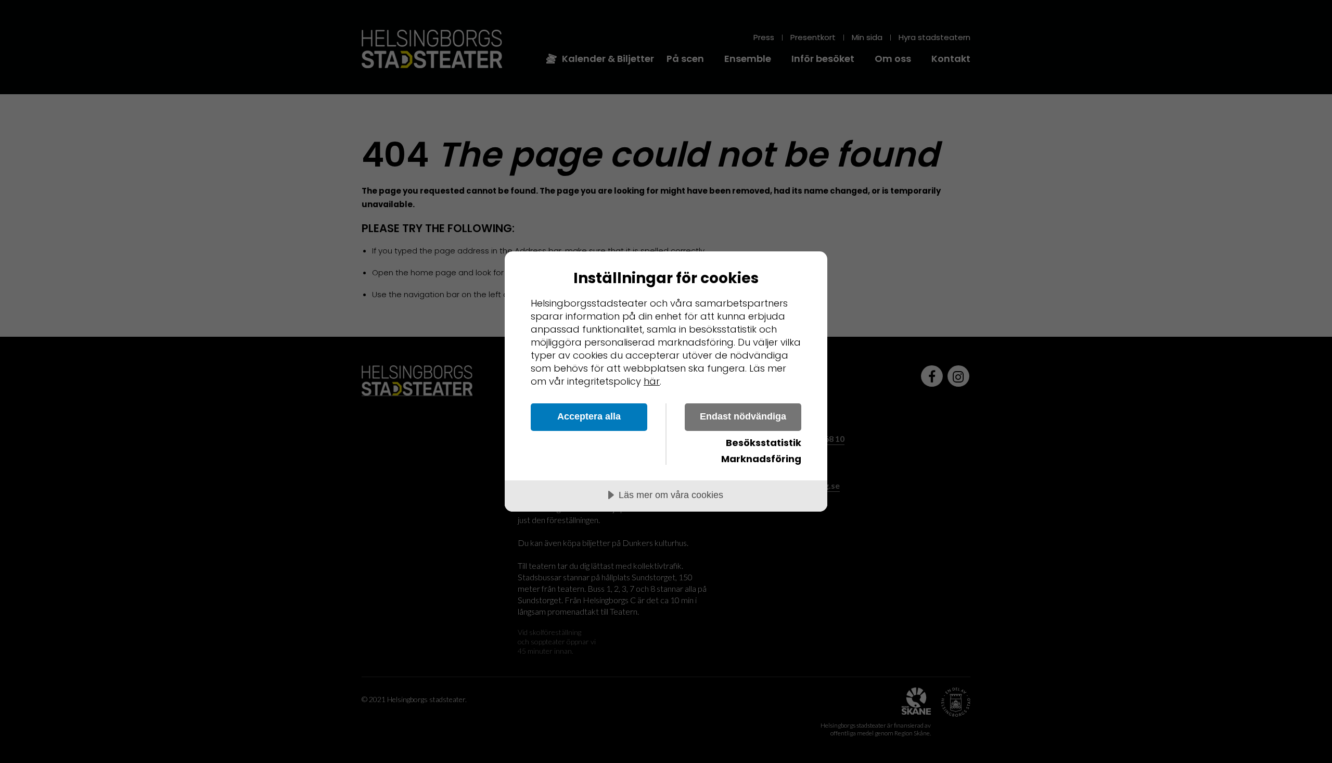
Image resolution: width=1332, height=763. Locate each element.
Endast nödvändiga (743, 416)
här (652, 381)
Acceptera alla (589, 416)
